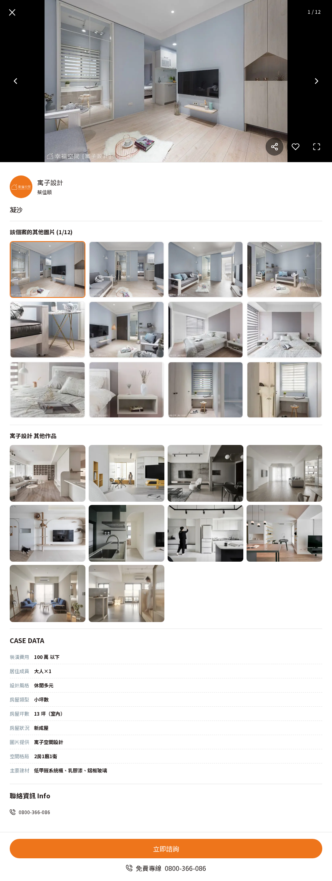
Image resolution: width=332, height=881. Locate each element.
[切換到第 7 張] (205, 329)
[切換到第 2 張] (126, 269)
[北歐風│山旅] (126, 533)
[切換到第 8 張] (284, 329)
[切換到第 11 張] (205, 389)
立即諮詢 (166, 848)
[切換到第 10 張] (126, 389)
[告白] (205, 533)
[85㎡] (284, 533)
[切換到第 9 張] (47, 389)
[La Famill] (47, 593)
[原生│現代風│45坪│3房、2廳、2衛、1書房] (205, 473)
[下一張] (317, 81)
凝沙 (16, 209)
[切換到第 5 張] (47, 329)
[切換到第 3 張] (205, 269)
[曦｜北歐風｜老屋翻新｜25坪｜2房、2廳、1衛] (126, 473)
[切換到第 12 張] (284, 389)
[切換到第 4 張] (284, 269)
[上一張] (15, 81)
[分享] (274, 147)
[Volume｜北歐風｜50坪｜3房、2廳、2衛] (284, 473)
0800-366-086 (34, 811)
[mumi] (126, 593)
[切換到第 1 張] (47, 269)
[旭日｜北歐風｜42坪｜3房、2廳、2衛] (47, 473)
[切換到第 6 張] (126, 329)
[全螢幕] (317, 147)
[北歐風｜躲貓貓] (47, 533)
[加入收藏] (295, 147)
